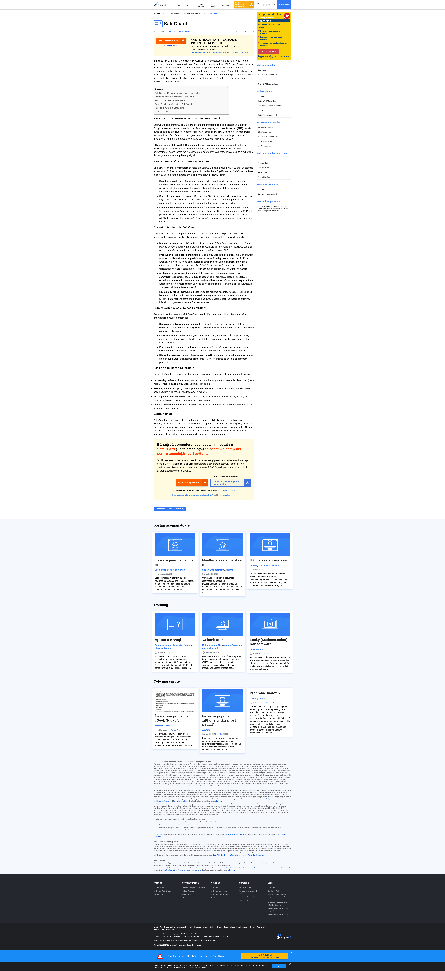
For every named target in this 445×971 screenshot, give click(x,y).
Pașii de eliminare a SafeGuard (169, 108)
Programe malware (265, 693)
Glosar (184, 898)
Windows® (222, 490)
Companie (226, 5)
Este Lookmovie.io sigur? (267, 194)
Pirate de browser (163, 648)
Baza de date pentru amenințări (166, 13)
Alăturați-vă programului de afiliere (249, 892)
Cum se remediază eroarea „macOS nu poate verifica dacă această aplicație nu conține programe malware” (273, 208)
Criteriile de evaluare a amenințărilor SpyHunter (205, 927)
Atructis (261, 110)
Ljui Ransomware (264, 146)
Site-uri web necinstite (166, 570)
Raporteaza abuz (245, 900)
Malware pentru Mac (212, 645)
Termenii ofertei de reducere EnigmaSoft (278, 909)
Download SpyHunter (188, 482)
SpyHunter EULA (274, 888)
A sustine (213, 5)
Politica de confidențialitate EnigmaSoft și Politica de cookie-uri (279, 896)
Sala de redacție (245, 888)
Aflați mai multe (200, 967)
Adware (181, 570)
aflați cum (218, 801)
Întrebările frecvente (237, 786)
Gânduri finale (161, 111)
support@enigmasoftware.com (235, 834)
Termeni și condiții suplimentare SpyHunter (240, 927)
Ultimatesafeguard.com (269, 560)
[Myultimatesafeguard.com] (222, 544)
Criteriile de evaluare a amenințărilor (189, 870)
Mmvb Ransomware (265, 127)
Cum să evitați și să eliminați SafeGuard (173, 104)
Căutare (258, 4)
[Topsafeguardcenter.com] (175, 544)
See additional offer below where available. (207, 52)
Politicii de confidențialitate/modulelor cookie (248, 868)
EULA (225, 52)
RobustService (263, 168)
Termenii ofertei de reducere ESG (278, 915)
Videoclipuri (186, 894)
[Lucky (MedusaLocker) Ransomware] (270, 624)
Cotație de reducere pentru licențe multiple (240, 4)
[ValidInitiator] (222, 624)
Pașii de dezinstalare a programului (173, 927)
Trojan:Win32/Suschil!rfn (267, 101)
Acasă (177, 5)
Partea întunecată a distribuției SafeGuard (174, 97)
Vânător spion (159, 888)
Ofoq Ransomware (265, 132)
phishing (159, 726)
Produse (189, 5)
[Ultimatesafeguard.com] (270, 544)
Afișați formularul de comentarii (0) (170, 509)
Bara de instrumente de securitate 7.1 (272, 106)
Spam (167, 726)
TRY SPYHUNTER (264, 956)
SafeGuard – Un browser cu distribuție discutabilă (178, 93)
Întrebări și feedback (246, 897)
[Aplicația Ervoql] (175, 624)
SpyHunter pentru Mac (219, 891)
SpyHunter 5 (215, 888)
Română (270, 5)
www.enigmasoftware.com (174, 822)
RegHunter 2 (158, 894)
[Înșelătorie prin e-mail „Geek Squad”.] (175, 700)
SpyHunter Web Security (163, 891)
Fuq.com (261, 79)
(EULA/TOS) (228, 868)
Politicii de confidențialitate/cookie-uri (233, 855)
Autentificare (285, 5)
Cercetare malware (201, 5)
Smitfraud (261, 96)
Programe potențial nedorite (194, 13)
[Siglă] (161, 4)
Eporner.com (263, 70)
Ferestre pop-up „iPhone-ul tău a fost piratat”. (219, 720)
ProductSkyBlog (264, 177)
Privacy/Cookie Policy (239, 52)
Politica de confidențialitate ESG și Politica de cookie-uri (279, 904)
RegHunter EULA (274, 891)
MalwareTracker (188, 891)
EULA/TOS (265, 799)
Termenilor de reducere (180, 801)
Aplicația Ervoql (168, 640)
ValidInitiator (212, 640)
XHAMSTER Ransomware (268, 75)
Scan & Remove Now (168, 41)
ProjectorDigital (263, 163)
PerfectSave (262, 172)
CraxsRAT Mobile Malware (268, 84)
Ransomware (256, 649)
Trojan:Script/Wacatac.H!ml (268, 115)
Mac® (232, 490)
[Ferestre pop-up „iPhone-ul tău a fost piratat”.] (222, 700)
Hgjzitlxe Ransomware (266, 141)
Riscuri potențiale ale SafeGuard (170, 100)
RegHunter (215, 898)
